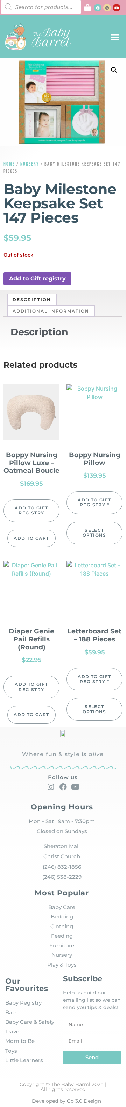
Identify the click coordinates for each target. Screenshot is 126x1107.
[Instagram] (107, 7)
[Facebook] (98, 7)
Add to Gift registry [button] (37, 278)
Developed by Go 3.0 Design (66, 1101)
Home (9, 164)
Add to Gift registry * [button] (94, 502)
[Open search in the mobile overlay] (41, 7)
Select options (94, 533)
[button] (115, 37)
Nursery (29, 164)
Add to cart (31, 538)
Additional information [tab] (51, 311)
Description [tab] (32, 299)
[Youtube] (116, 7)
